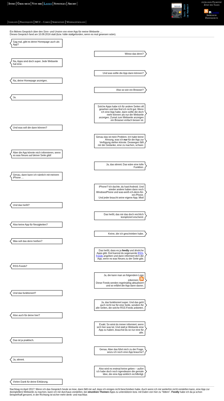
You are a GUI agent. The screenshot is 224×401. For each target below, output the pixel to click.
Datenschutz (211, 18)
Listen (48, 3)
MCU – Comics (42, 22)
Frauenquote (26, 22)
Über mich (23, 3)
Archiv (72, 3)
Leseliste (13, 22)
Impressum (212, 15)
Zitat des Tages (211, 5)
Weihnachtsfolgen (76, 22)
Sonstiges (60, 3)
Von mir (37, 3)
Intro (12, 3)
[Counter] (214, 12)
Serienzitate (58, 22)
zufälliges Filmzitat (211, 2)
